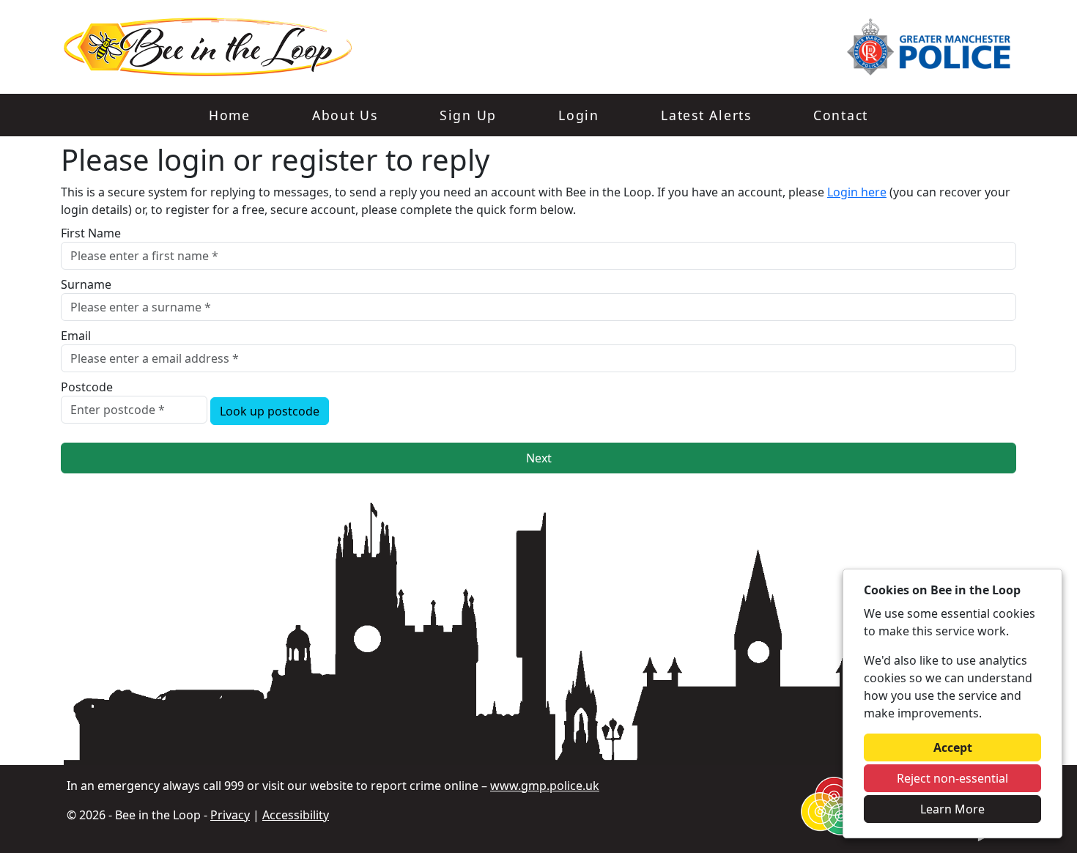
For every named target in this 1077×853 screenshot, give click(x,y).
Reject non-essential (952, 778)
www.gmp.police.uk (544, 786)
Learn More (952, 809)
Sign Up (468, 115)
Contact (840, 115)
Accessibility (295, 815)
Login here (857, 192)
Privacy (230, 815)
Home (230, 115)
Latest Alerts (706, 115)
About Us (345, 115)
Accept (952, 747)
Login (578, 115)
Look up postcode (269, 411)
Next (539, 458)
